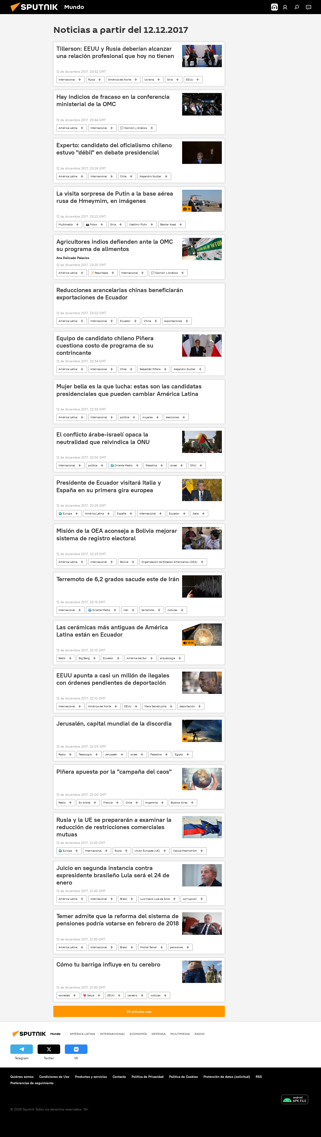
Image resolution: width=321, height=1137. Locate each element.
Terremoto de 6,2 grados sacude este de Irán (117, 579)
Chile (123, 176)
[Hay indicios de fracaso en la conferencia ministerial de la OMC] (202, 104)
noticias (172, 610)
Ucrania (149, 79)
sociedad (64, 995)
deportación (187, 706)
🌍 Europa (65, 513)
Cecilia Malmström (185, 850)
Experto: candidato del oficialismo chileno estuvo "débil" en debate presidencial (114, 148)
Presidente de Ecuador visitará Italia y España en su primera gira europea (108, 486)
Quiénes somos (22, 1077)
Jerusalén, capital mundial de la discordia (114, 723)
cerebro (132, 995)
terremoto (147, 610)
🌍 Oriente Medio (121, 465)
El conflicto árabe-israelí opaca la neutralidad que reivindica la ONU (103, 438)
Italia (196, 513)
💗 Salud (88, 995)
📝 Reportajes (99, 273)
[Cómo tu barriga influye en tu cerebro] (202, 972)
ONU (193, 465)
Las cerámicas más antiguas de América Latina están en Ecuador (112, 630)
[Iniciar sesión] (285, 7)
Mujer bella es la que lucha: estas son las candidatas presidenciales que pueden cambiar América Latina (129, 390)
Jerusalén (111, 754)
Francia (108, 802)
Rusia (91, 79)
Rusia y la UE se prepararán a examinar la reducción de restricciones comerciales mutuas (114, 827)
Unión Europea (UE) (147, 850)
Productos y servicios (91, 1077)
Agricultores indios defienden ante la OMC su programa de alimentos (114, 245)
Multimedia (66, 224)
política (124, 417)
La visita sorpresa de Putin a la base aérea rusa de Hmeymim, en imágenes (114, 197)
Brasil (123, 899)
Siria (170, 79)
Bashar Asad (168, 224)
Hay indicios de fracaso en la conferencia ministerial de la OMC (113, 100)
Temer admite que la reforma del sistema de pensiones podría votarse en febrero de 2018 (117, 919)
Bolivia (124, 562)
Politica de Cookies (183, 1077)
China (147, 321)
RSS (259, 1077)
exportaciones (173, 321)
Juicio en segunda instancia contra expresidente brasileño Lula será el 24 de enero (112, 875)
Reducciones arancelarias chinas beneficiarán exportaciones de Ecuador (119, 293)
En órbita (84, 802)
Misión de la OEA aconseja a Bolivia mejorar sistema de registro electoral (116, 534)
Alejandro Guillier (150, 176)
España (121, 513)
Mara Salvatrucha (155, 706)
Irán (125, 610)
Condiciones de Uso (54, 1077)
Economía (138, 1034)
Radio (62, 658)
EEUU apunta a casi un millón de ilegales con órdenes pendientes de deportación (112, 679)
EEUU (189, 79)
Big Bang (84, 658)
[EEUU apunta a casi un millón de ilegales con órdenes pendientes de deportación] (202, 683)
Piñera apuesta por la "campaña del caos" (114, 771)
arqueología (167, 658)
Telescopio (85, 754)
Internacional (67, 79)
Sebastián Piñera (150, 369)
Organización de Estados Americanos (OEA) (169, 562)
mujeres (147, 417)
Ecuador (125, 321)
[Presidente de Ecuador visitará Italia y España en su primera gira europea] (202, 490)
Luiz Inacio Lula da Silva (155, 899)
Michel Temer (148, 947)
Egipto (179, 754)
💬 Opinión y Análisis (133, 128)
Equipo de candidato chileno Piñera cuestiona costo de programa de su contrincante (105, 345)
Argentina (151, 802)
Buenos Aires (179, 802)
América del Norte (119, 79)
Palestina (151, 465)
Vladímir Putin (138, 224)
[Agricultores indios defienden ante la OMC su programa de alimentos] (202, 249)
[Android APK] (295, 1100)
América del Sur (137, 658)
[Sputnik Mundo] (36, 13)
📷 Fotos (91, 224)
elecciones (172, 417)
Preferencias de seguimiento (32, 1083)
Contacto (119, 1077)
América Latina (68, 128)
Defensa (159, 1034)
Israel (173, 465)
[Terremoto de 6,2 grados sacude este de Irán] (202, 586)
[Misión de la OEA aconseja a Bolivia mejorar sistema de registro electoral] (202, 538)
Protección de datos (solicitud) (227, 1077)
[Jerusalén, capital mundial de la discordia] (202, 731)
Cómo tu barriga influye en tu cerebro (108, 964)
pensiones (176, 947)
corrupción (190, 899)
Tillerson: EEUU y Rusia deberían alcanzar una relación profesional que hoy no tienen (115, 52)
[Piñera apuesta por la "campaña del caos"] (202, 779)
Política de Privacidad (148, 1077)
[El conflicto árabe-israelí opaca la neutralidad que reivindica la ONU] (202, 442)
